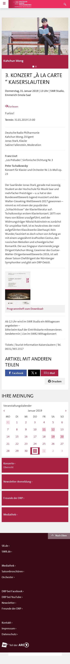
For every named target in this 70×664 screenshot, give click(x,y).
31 (8, 422)
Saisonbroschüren (12, 571)
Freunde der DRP (11, 608)
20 (62, 436)
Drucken (57, 381)
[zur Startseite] (22, 4)
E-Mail (51, 373)
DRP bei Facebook (12, 591)
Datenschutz (9, 634)
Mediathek (8, 565)
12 (53, 429)
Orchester (7, 577)
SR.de (5, 546)
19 (53, 436)
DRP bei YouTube (11, 597)
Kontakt (6, 622)
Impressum (8, 628)
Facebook (17, 373)
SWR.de (6, 551)
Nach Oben (61, 535)
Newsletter (8, 603)
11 (44, 429)
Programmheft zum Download (25, 309)
